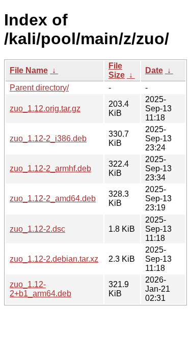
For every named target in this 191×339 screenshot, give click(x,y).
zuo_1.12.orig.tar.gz (45, 108)
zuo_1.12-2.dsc (37, 229)
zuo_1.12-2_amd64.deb (53, 198)
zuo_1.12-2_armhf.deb (50, 168)
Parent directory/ (39, 87)
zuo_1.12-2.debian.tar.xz (54, 259)
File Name (29, 70)
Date (154, 70)
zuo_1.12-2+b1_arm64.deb (40, 289)
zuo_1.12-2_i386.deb (48, 138)
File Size (116, 70)
